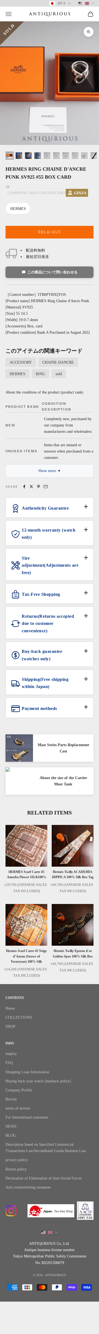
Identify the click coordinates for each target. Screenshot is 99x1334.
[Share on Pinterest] (38, 486)
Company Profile (19, 1090)
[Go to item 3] (28, 155)
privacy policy (17, 1160)
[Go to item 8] (75, 155)
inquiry (11, 1054)
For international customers (27, 1117)
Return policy (16, 1169)
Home (10, 1008)
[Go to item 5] (47, 155)
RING (40, 374)
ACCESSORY (21, 362)
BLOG (11, 1135)
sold (59, 374)
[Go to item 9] (84, 155)
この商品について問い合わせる (53, 272)
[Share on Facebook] (24, 486)
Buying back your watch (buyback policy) (38, 1081)
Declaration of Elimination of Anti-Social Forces (44, 1178)
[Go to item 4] (38, 155)
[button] (49, 510)
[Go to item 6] (56, 155)
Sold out (49, 232)
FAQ (9, 1063)
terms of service (18, 1108)
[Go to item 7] (66, 155)
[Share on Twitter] (31, 486)
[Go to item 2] (19, 155)
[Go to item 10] (94, 155)
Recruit (11, 1099)
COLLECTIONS (19, 1017)
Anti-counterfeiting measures (28, 1187)
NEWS (11, 1126)
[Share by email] (45, 486)
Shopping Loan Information (27, 1072)
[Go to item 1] (10, 155)
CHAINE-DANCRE (58, 362)
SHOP (10, 1026)
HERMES (18, 209)
